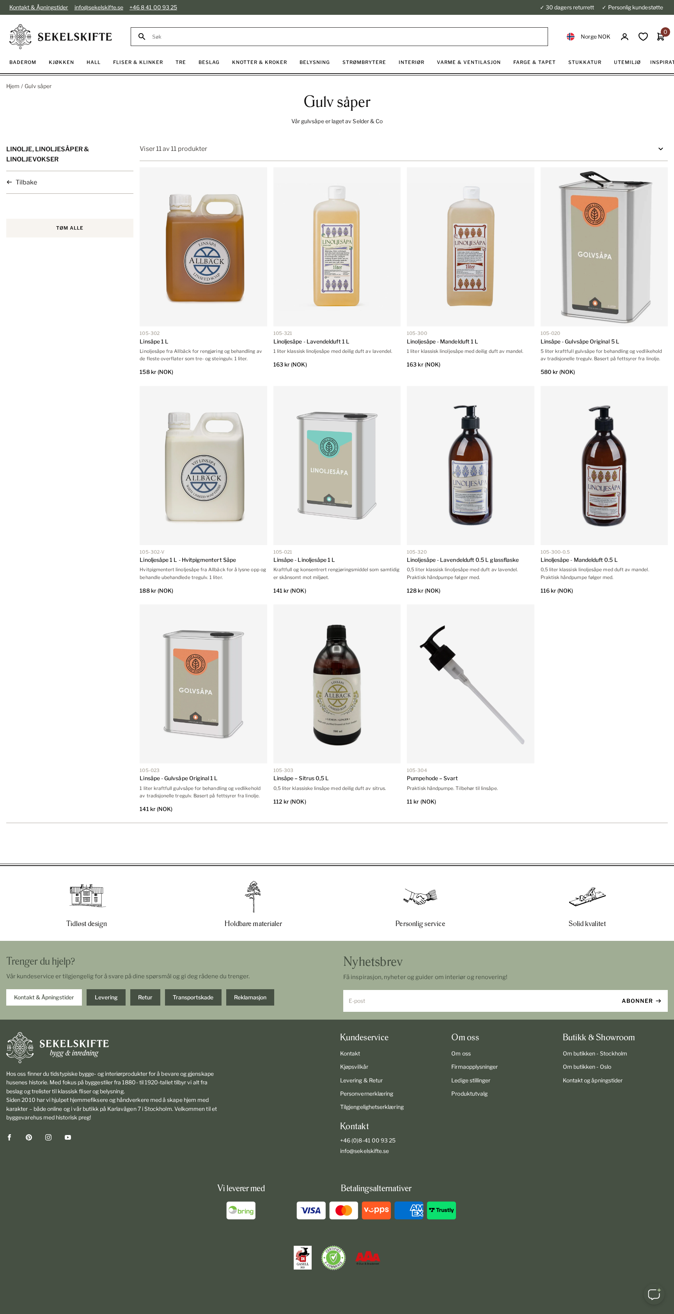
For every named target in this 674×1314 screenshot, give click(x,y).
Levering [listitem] (106, 997)
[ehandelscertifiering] (333, 1257)
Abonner (637, 1000)
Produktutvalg (469, 1093)
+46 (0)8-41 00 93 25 (368, 1140)
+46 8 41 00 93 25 (153, 7)
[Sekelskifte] (114, 1047)
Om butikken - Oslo (587, 1066)
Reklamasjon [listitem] (250, 997)
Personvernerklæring (366, 1093)
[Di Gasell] (303, 1258)
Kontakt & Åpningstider (38, 7)
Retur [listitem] (145, 997)
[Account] (625, 37)
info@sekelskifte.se (98, 7)
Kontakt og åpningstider (593, 1080)
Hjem (13, 86)
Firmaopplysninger (474, 1066)
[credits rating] (367, 1258)
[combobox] (346, 37)
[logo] (60, 36)
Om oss (460, 1053)
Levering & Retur (361, 1080)
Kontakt (350, 1053)
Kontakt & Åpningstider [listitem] (44, 997)
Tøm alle (69, 228)
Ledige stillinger (470, 1080)
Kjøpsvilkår (354, 1066)
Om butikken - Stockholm (595, 1053)
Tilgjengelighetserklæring (372, 1106)
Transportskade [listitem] (193, 997)
